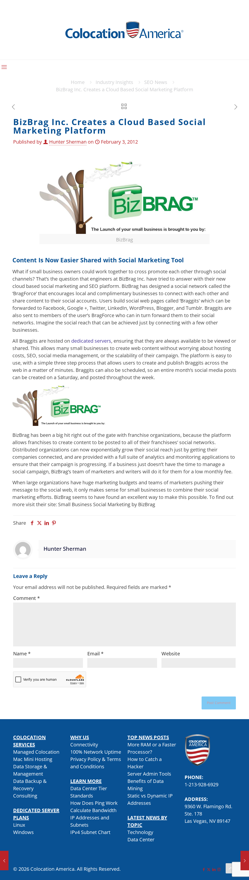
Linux (19, 825)
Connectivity (84, 744)
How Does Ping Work (94, 803)
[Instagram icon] (219, 869)
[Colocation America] (124, 30)
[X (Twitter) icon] (209, 869)
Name (22, 653)
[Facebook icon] (203, 869)
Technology (140, 832)
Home (78, 82)
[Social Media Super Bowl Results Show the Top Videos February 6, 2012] (244, 860)
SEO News (155, 82)
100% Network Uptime (95, 752)
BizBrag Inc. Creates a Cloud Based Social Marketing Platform (124, 89)
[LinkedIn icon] (214, 869)
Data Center (140, 839)
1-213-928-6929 (201, 784)
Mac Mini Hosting (32, 759)
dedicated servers (91, 341)
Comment (26, 598)
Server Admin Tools (149, 773)
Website (170, 653)
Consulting (25, 795)
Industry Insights (114, 82)
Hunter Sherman (68, 141)
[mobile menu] (4, 67)
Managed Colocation (36, 752)
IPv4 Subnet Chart (90, 832)
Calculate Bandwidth (93, 810)
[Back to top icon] (231, 868)
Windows (23, 832)
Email (95, 653)
